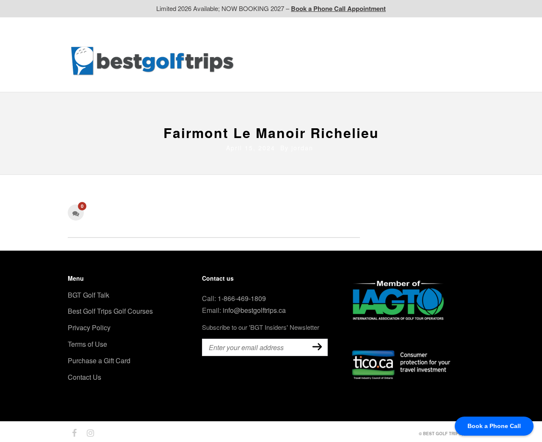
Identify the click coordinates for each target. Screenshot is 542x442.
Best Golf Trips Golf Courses (110, 311)
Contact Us (257, 77)
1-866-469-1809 (242, 298)
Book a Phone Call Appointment (338, 8)
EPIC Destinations (444, 43)
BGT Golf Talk (88, 295)
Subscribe (317, 347)
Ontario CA (308, 60)
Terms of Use (87, 344)
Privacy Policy (89, 327)
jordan (302, 148)
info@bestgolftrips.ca (254, 310)
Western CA (258, 60)
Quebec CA (357, 60)
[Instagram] (87, 433)
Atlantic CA (406, 60)
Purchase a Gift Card (99, 360)
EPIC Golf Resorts (383, 43)
